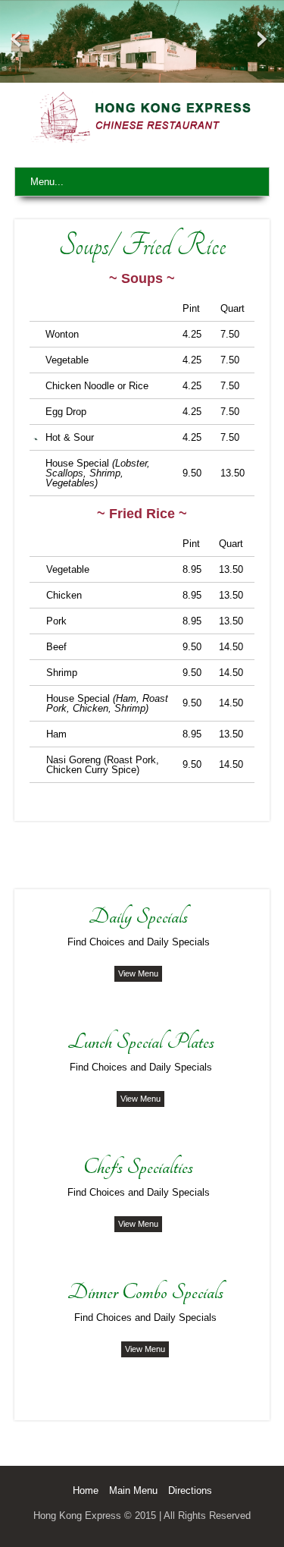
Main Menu (133, 1490)
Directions (190, 1490)
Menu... (47, 181)
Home (85, 1490)
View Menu (138, 973)
